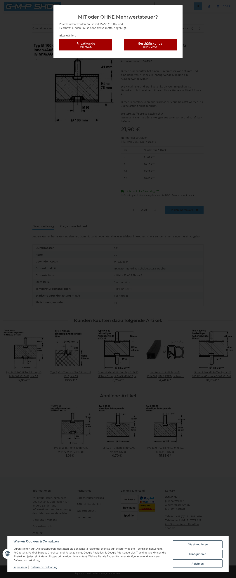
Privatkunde (86, 44)
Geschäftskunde (150, 44)
